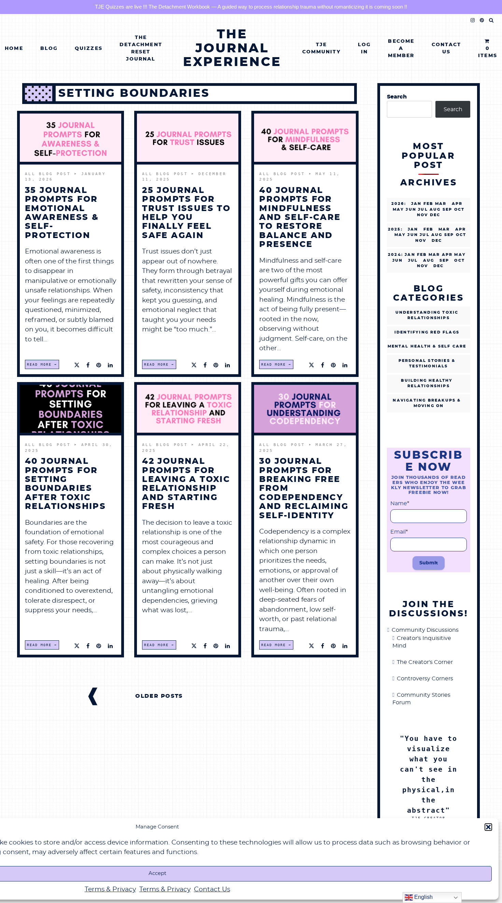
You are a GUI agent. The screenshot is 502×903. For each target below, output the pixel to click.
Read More (39, 364)
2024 (394, 255)
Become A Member (401, 48)
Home (14, 48)
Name (399, 503)
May (400, 235)
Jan (416, 204)
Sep (444, 260)
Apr (457, 204)
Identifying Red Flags (426, 332)
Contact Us (212, 889)
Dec (437, 241)
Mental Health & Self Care (427, 346)
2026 (397, 204)
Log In (364, 48)
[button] (488, 827)
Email (399, 532)
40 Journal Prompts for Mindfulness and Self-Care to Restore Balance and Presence (299, 217)
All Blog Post (49, 174)
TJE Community (321, 48)
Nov (422, 266)
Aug (428, 260)
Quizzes (88, 48)
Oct (459, 260)
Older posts (159, 696)
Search (397, 97)
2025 (394, 229)
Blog (49, 48)
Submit (428, 563)
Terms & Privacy (110, 889)
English (423, 897)
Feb (428, 229)
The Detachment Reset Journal (141, 48)
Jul (413, 260)
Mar (444, 229)
